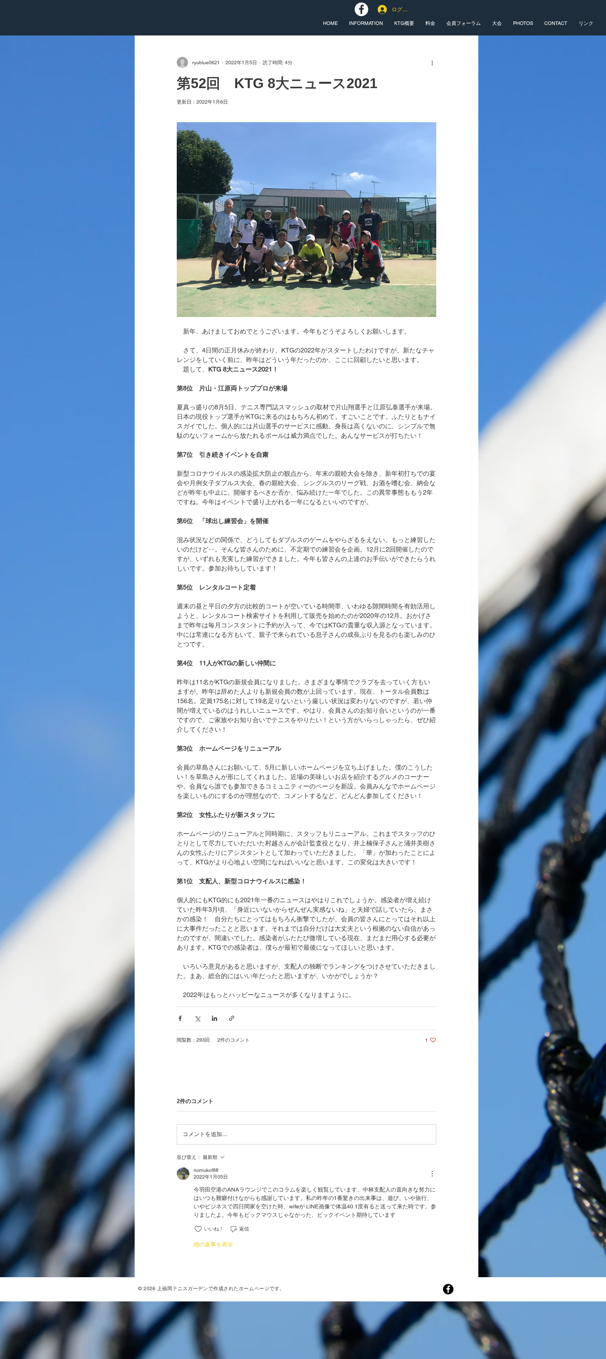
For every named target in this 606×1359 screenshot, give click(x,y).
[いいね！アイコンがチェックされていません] (198, 1229)
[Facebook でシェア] (180, 1018)
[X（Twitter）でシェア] (197, 1018)
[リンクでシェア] (231, 1018)
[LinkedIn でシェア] (214, 1018)
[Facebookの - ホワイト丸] (361, 9)
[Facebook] (448, 1289)
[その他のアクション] (432, 62)
